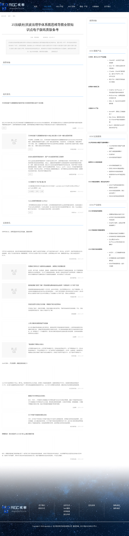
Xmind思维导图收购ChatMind (37, 201)
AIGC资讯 (47, 6)
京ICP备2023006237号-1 (88, 526)
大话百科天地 (72, 259)
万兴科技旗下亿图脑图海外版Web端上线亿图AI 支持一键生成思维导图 (50, 135)
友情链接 (66, 511)
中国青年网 (73, 297)
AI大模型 (31, 191)
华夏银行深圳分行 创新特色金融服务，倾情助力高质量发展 (46, 266)
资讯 (14, 16)
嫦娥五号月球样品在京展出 (36, 396)
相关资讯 (6, 94)
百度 (42, 191)
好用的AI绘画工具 (93, 86)
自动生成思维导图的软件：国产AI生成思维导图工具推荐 (46, 157)
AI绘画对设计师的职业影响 (117, 236)
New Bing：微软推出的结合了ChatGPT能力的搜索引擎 (117, 119)
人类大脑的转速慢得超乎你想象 (38, 323)
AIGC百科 (71, 6)
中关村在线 (73, 459)
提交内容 (66, 514)
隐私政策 (116, 505)
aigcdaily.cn (48, 526)
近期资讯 (6, 223)
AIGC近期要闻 (95, 136)
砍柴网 (74, 128)
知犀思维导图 (72, 174)
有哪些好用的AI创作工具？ (117, 214)
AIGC (4, 128)
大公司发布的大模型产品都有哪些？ (98, 142)
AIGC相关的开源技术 (115, 157)
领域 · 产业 (83, 6)
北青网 (74, 337)
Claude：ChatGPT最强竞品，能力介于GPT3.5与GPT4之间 (117, 74)
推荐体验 (6, 62)
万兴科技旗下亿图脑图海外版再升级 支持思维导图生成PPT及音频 (22, 103)
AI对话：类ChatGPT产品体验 (97, 57)
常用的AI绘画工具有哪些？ (117, 233)
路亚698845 (73, 191)
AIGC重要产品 (95, 51)
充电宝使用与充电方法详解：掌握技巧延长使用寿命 (44, 304)
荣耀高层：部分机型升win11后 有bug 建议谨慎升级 (18, 434)
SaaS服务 (66, 508)
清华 (37, 191)
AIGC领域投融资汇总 (115, 165)
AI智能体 (95, 6)
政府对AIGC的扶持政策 (95, 162)
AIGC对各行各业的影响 (95, 249)
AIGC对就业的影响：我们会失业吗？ (99, 181)
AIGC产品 (59, 6)
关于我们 (107, 6)
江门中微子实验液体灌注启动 (37, 415)
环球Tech (74, 212)
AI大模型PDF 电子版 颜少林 (37, 182)
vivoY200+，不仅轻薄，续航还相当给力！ (15, 363)
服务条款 (116, 508)
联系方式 (41, 508)
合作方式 (66, 505)
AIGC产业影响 (95, 205)
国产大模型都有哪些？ (115, 151)
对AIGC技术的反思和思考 (116, 196)
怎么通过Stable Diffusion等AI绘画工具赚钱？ (117, 242)
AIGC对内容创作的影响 (95, 211)
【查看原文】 (54, 51)
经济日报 (73, 356)
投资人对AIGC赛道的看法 (116, 168)
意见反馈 (91, 505)
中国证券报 (73, 149)
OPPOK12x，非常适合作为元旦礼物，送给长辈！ (17, 231)
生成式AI (112, 154)
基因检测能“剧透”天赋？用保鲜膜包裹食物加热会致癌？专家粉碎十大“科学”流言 (53, 285)
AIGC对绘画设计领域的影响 (96, 230)
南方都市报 (73, 278)
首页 (35, 6)
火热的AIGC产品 (93, 108)
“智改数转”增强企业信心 (36, 344)
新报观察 (73, 314)
